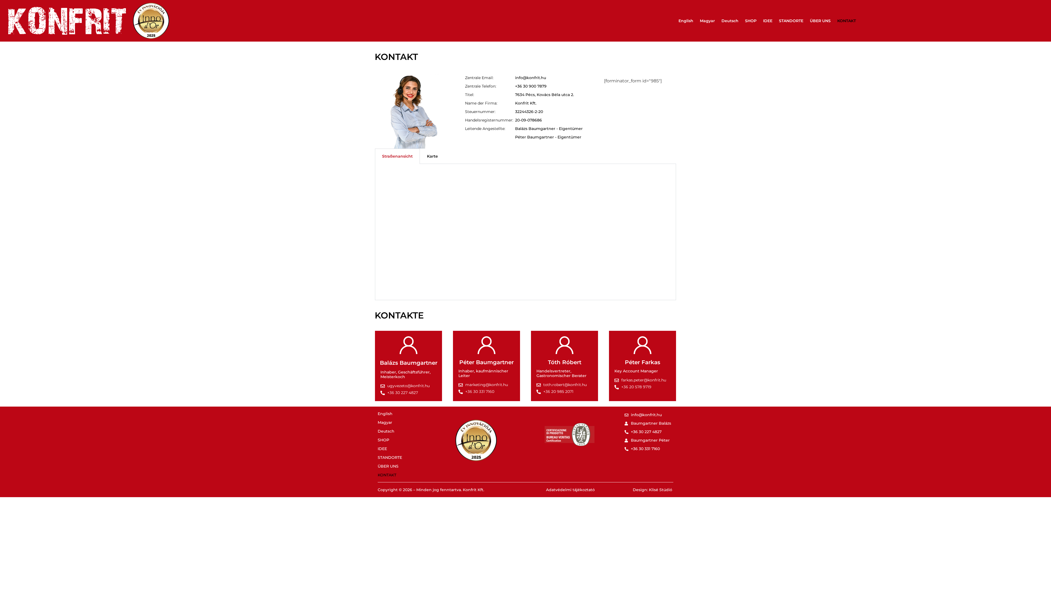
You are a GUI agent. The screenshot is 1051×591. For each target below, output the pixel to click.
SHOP (751, 20)
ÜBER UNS (820, 20)
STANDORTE (791, 20)
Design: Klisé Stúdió (652, 489)
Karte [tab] (432, 156)
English (685, 20)
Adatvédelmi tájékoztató (570, 489)
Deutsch (729, 20)
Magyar (707, 20)
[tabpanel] (525, 232)
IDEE (767, 20)
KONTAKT (846, 20)
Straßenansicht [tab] (397, 156)
